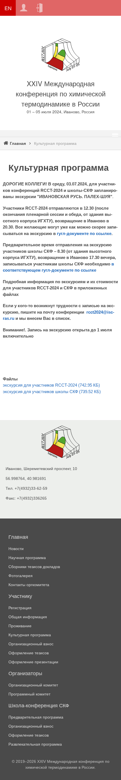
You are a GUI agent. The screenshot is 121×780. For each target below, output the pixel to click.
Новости (16, 548)
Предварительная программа (35, 717)
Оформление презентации (33, 662)
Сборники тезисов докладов (34, 566)
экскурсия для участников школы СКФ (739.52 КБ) (52, 391)
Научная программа (27, 557)
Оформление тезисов (28, 653)
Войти (39, 8)
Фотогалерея (20, 575)
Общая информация (27, 617)
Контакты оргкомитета (28, 584)
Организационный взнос (30, 644)
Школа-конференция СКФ (38, 705)
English (8, 8)
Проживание (20, 626)
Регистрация (24, 8)
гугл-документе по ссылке (84, 233)
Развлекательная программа (35, 744)
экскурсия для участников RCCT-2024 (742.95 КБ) (51, 385)
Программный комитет (29, 694)
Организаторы (25, 673)
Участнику (20, 596)
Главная (18, 143)
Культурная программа (29, 635)
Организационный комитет (33, 685)
